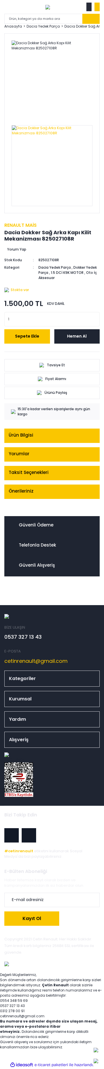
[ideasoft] (21, 1065)
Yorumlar (19, 454)
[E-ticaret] (51, 1065)
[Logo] (47, 6)
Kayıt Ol (32, 918)
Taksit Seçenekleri (29, 472)
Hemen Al (77, 336)
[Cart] (97, 7)
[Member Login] (89, 7)
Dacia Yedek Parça (54, 267)
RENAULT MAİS (20, 225)
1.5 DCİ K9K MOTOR (67, 272)
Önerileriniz (21, 491)
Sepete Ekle (27, 336)
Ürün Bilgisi (21, 435)
